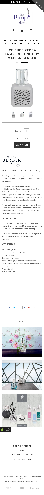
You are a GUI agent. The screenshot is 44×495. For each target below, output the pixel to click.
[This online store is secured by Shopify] (5, 431)
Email (34, 307)
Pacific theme (10, 481)
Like (9, 307)
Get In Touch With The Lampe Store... (22, 455)
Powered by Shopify (31, 481)
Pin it (19, 307)
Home (4, 41)
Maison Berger (22, 63)
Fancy (24, 307)
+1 (29, 307)
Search (22, 450)
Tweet (14, 307)
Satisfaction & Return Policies (22, 459)
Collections (12, 41)
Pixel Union (20, 481)
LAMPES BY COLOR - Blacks (28, 41)
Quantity (18, 131)
